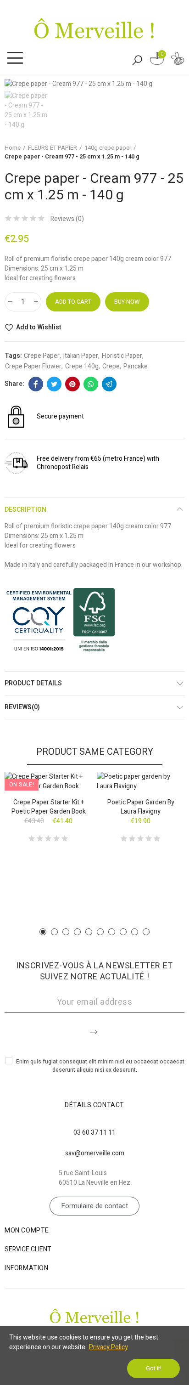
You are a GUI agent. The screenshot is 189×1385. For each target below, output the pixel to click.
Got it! (153, 1368)
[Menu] (15, 58)
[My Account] (177, 60)
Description (25, 509)
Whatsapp (90, 384)
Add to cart (73, 301)
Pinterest (72, 384)
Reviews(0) (22, 707)
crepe (111, 366)
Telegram (109, 384)
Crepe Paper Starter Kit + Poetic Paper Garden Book (48, 806)
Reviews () (67, 219)
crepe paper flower (33, 366)
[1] (94, 1030)
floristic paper (122, 356)
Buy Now (127, 301)
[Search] (137, 60)
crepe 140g (82, 366)
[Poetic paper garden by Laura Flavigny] (140, 781)
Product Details (33, 683)
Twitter (54, 384)
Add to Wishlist (38, 327)
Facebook (35, 384)
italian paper (80, 356)
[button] (42, 931)
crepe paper (42, 356)
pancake (135, 366)
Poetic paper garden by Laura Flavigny (140, 806)
